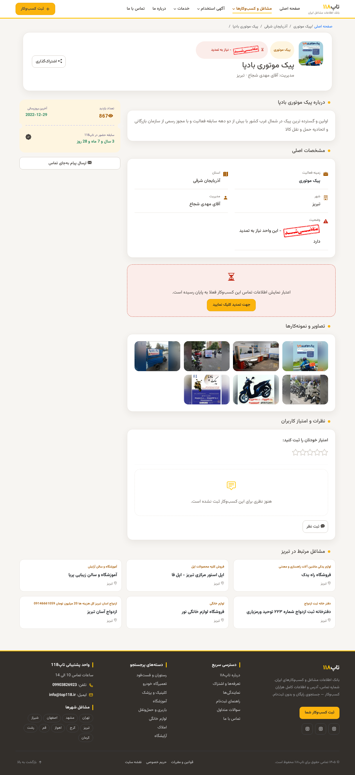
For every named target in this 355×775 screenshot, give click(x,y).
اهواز (58, 728)
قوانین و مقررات (182, 762)
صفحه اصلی (322, 26)
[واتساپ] (307, 729)
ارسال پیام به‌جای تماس (68, 163)
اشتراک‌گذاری (47, 61)
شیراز (35, 718)
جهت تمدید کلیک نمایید (231, 305)
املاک (162, 727)
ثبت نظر (313, 526)
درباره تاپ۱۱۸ (230, 675)
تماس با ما (231, 719)
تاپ (323, 9)
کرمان (86, 738)
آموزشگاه (160, 701)
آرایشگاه (160, 736)
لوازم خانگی (158, 719)
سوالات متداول (228, 710)
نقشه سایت (133, 762)
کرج (72, 728)
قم (44, 728)
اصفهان (52, 718)
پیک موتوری (302, 26)
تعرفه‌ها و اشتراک (226, 684)
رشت (30, 728)
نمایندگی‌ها (231, 693)
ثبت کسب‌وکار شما (319, 713)
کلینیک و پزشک (154, 693)
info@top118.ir (62, 695)
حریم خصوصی (156, 762)
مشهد (70, 718)
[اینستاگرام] (333, 729)
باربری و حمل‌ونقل (152, 710)
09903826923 (64, 685)
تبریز (86, 728)
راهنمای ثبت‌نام (228, 701)
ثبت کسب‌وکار (32, 9)
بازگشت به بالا (27, 762)
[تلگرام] (320, 729)
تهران (86, 718)
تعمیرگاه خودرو (155, 684)
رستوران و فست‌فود (151, 675)
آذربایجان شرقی (275, 26)
